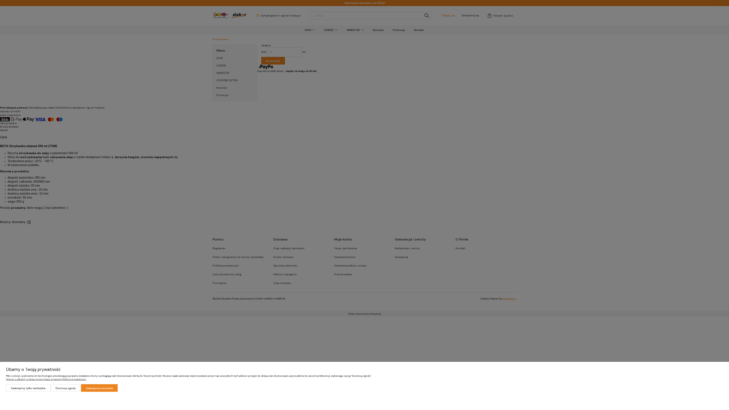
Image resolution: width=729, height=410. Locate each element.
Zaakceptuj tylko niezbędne (28, 388)
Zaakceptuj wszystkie (99, 388)
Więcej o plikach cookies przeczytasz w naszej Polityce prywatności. (46, 379)
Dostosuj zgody (66, 388)
